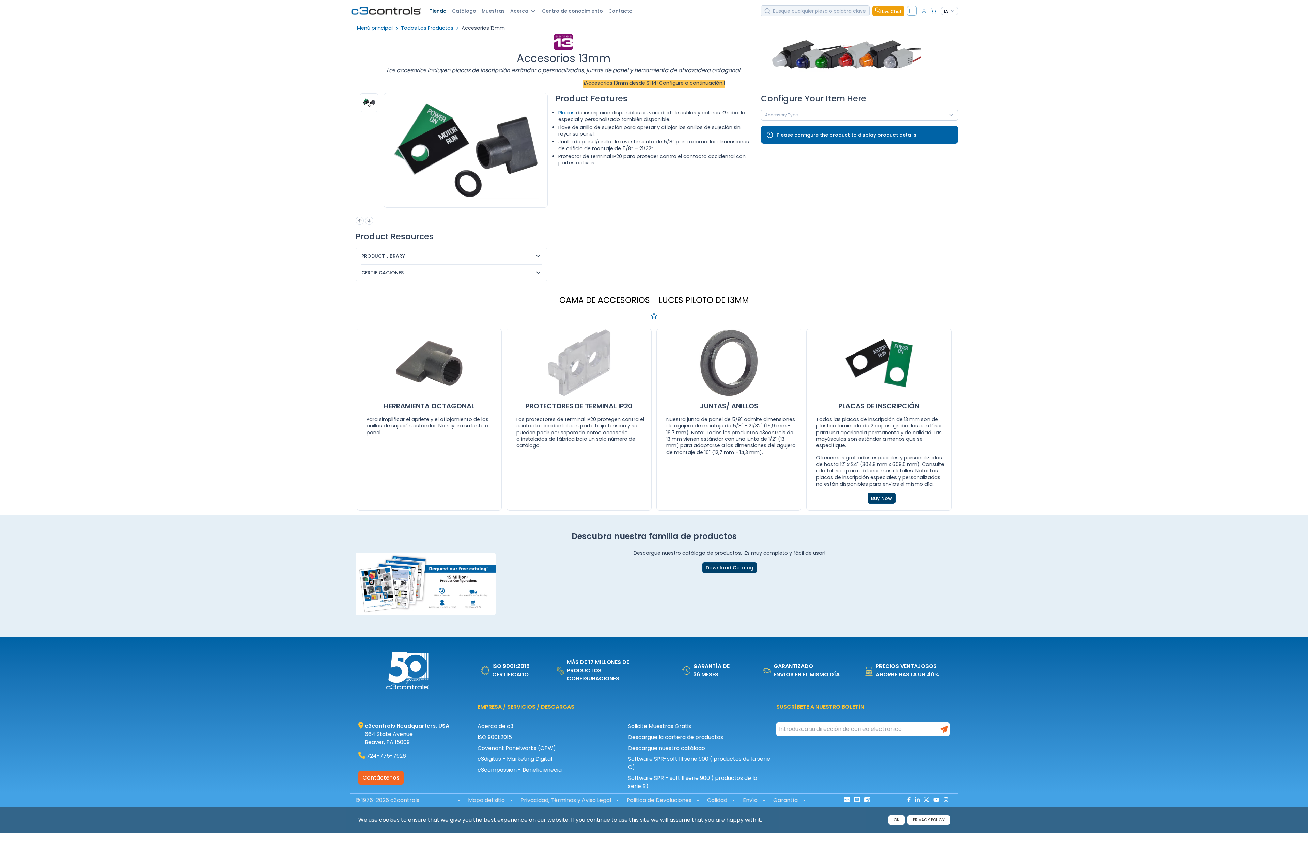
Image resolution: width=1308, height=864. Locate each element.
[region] (367, 159)
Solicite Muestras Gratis (659, 726)
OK (896, 820)
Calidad (717, 800)
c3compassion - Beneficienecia (520, 770)
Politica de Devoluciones (659, 800)
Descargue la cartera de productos (675, 737)
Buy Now (881, 498)
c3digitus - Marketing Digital (515, 759)
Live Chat (892, 11)
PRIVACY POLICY (929, 820)
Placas (567, 112)
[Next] (369, 221)
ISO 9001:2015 (495, 737)
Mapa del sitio (486, 800)
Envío (750, 800)
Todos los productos (427, 28)
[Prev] (360, 221)
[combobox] (949, 11)
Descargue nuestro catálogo (666, 748)
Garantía (785, 800)
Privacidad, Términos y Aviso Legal (565, 800)
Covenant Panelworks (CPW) (517, 748)
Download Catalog (729, 567)
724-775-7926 (386, 756)
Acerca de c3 (495, 726)
